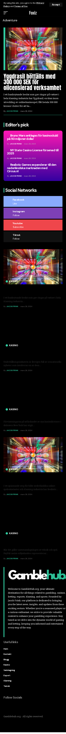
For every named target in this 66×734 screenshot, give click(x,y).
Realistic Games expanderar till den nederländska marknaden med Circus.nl (31, 168)
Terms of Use (20, 6)
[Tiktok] (28, 707)
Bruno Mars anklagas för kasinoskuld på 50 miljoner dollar (32, 137)
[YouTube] (21, 707)
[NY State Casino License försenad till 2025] (33, 394)
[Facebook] (6, 707)
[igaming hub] (33, 12)
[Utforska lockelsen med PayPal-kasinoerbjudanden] (33, 518)
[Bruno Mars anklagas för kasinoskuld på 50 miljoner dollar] (33, 330)
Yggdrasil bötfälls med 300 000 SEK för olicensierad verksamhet (32, 82)
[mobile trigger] (7, 12)
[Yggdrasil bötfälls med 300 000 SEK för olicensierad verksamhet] (33, 48)
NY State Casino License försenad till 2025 (32, 151)
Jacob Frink (12, 111)
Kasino (13, 281)
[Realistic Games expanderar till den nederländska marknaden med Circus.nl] (33, 454)
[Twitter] (14, 707)
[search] (60, 13)
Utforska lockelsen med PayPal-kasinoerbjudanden (24, 542)
